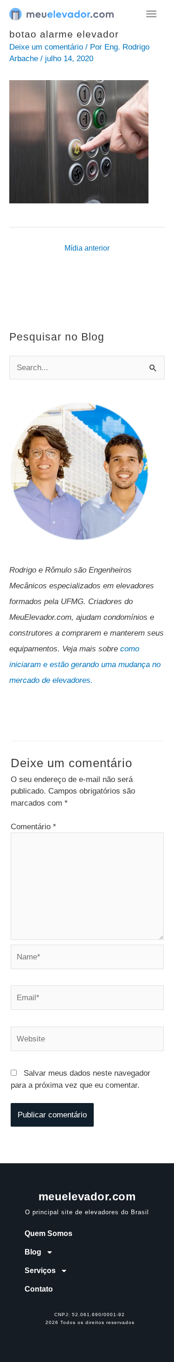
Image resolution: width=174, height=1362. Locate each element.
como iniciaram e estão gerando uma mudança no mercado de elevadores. (85, 664)
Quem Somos (48, 1233)
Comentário (33, 826)
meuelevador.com (87, 1196)
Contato (39, 1289)
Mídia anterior (87, 248)
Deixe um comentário (46, 47)
